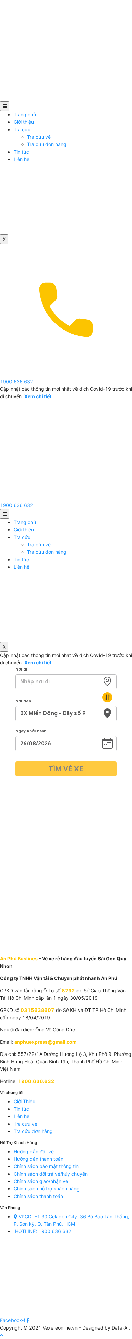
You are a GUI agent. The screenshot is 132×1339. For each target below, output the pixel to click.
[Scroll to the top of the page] (1, 1335)
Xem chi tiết (37, 662)
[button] (16, 505)
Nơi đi (21, 669)
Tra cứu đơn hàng (46, 144)
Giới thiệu (24, 122)
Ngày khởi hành (30, 730)
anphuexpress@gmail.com (45, 1042)
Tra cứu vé (39, 137)
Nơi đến (23, 700)
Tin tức (21, 152)
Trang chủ (25, 114)
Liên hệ (21, 159)
